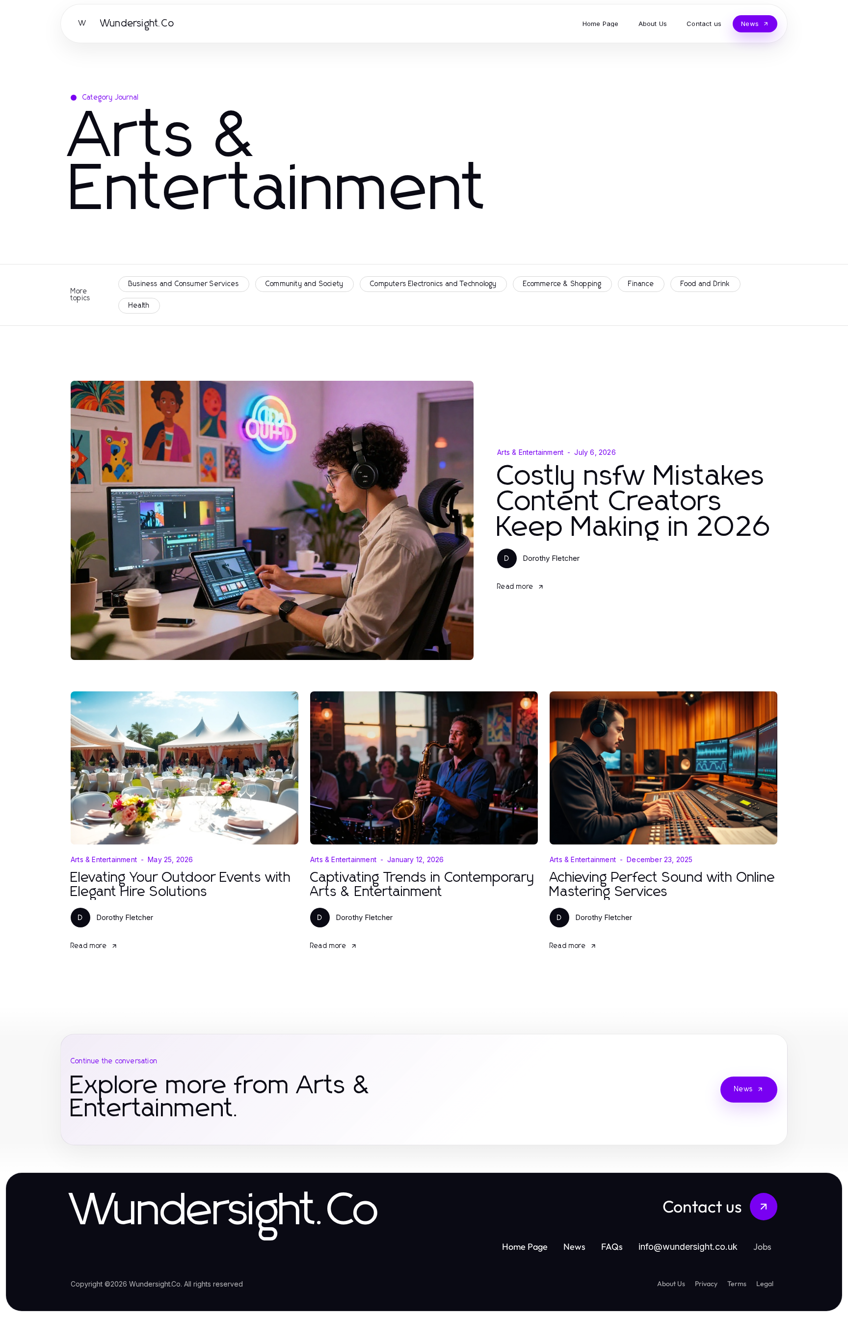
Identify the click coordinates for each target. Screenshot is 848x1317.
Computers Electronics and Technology (433, 284)
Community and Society (304, 284)
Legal (764, 1283)
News (743, 1089)
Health (139, 305)
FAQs (612, 1246)
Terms (736, 1283)
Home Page (525, 1246)
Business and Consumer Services (184, 284)
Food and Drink (705, 284)
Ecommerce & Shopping (562, 284)
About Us (671, 1283)
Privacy (706, 1283)
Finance (641, 284)
